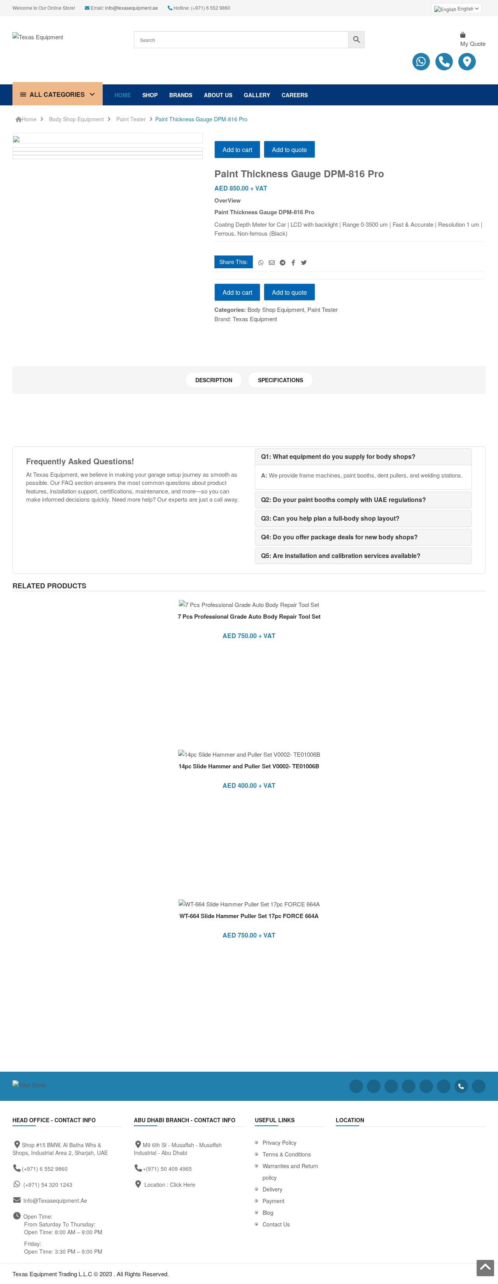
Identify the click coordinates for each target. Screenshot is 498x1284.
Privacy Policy (279, 1142)
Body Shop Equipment (76, 119)
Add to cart (237, 149)
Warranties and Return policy (290, 1171)
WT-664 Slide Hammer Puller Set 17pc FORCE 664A (249, 915)
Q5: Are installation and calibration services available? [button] (341, 555)
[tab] (213, 380)
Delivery (272, 1189)
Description (213, 380)
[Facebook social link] (293, 262)
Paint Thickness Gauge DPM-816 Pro (201, 119)
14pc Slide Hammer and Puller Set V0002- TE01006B (249, 766)
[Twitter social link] (304, 262)
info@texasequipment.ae (131, 7)
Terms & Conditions (287, 1154)
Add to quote (289, 149)
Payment (273, 1201)
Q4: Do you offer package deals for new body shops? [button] (339, 536)
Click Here (182, 1184)
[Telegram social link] (282, 262)
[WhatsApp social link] (261, 262)
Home (122, 95)
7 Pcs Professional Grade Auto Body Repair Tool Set (249, 616)
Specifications (280, 380)
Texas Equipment (255, 319)
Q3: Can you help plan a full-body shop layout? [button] (330, 518)
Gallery (257, 95)
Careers (295, 95)
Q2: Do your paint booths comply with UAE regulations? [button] (343, 499)
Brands (180, 95)
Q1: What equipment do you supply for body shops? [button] (338, 456)
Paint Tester (131, 119)
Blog (268, 1212)
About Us (218, 95)
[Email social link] (271, 262)
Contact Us (276, 1224)
